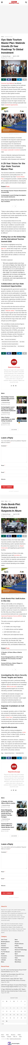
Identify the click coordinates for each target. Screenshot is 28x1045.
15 (25, 1011)
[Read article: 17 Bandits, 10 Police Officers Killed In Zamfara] (22, 804)
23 (3, 1018)
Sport (16, 953)
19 (14, 1014)
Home (2, 36)
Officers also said (11, 686)
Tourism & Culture (9, 36)
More (20, 1036)
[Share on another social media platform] (24, 79)
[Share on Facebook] (8, 79)
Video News (18, 959)
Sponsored (18, 951)
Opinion (17, 941)
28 (21, 1018)
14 (21, 1011)
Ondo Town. (9, 717)
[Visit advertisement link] (14, 120)
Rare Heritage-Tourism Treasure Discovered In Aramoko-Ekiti (7, 398)
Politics (17, 945)
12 (14, 1011)
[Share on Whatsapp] (3, 79)
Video (16, 957)
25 (10, 1018)
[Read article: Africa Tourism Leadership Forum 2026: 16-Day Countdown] (22, 420)
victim (24, 732)
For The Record (5, 951)
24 (6, 1018)
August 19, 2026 (6, 404)
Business (3, 943)
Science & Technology (21, 949)
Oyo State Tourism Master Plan (9, 346)
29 (25, 1018)
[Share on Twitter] (14, 79)
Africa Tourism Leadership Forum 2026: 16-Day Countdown (8, 419)
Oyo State (22, 341)
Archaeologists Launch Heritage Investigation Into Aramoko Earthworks (8, 408)
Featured (3, 949)
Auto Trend (4, 939)
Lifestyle (3, 959)
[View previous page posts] (12, 206)
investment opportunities (11, 104)
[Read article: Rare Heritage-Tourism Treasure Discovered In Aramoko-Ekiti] (22, 399)
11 (10, 1011)
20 (17, 1014)
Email (3, 472)
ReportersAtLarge (6, 56)
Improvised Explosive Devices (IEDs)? (12, 616)
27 (17, 1018)
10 (6, 1011)
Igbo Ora (3, 248)
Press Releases (19, 947)
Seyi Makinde (21, 346)
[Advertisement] (14, 19)
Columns (3, 945)
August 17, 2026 (6, 414)
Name (3, 465)
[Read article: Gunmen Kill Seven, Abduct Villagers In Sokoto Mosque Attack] (22, 826)
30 (3, 1021)
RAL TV (15, 1036)
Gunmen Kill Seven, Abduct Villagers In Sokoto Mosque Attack (7, 825)
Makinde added (10, 310)
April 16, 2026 (16, 56)
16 (3, 1014)
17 (6, 1014)
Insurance (3, 957)
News (6, 501)
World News (18, 961)
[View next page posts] (15, 206)
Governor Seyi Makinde (7, 83)
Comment (4, 446)
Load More (14, 429)
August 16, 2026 (6, 424)
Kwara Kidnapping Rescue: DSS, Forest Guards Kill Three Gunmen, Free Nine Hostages (12, 658)
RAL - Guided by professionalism (14, 1038)
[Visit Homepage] (14, 2)
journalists (17, 555)
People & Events (19, 943)
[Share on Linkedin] (19, 79)
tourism (3, 348)
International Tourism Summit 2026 (10, 341)
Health (3, 953)
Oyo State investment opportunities (10, 344)
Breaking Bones (5, 941)
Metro (10, 501)
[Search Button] (26, 2)
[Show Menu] (2, 2)
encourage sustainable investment (10, 150)
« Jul (2, 1023)
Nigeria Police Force (9, 753)
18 (10, 1014)
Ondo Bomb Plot (19, 753)
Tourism (3, 1036)
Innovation (4, 955)
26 (14, 1018)
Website (3, 479)
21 (21, 1014)
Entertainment (5, 947)
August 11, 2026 (6, 807)
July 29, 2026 (5, 820)
